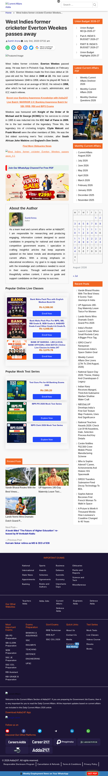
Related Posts (14, 461)
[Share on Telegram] (13, 48)
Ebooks (90, 644)
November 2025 (86, 200)
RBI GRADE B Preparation (12, 678)
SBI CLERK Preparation (11, 644)
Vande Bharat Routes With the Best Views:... (20, 489)
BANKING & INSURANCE (32, 634)
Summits (60, 575)
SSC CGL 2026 (53, 639)
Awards (42, 570)
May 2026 (83, 170)
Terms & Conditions (72, 764)
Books (89, 649)
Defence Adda (60, 609)
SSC (28, 640)
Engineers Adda (78, 602)
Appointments (28, 579)
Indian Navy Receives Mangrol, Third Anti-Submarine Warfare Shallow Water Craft (88, 393)
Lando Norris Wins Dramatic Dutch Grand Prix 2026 (87, 319)
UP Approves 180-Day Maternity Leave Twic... (50, 489)
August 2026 (85, 154)
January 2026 (85, 190)
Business (60, 565)
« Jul (75, 276)
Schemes (43, 575)
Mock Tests (91, 630)
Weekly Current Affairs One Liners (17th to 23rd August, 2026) (88, 362)
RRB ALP (50, 635)
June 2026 (83, 165)
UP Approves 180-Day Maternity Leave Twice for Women (88, 308)
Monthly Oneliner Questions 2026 (88, 99)
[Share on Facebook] (25, 48)
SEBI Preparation (11, 651)
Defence (60, 570)
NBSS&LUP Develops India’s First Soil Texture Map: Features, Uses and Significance (88, 411)
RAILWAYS (31, 645)
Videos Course (93, 639)
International (28, 570)
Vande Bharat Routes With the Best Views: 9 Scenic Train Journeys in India (88, 295)
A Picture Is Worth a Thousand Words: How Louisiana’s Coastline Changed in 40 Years (88, 515)
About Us (70, 630)
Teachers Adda (26, 602)
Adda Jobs (44, 601)
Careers (72, 645)
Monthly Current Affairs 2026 (88, 90)
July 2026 (83, 160)
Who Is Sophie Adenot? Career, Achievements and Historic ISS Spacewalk (87, 468)
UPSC (28, 663)
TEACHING (31, 649)
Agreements (45, 579)
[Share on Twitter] (31, 48)
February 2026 (85, 185)
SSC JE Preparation (11, 658)
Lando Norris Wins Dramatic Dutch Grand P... (19, 519)
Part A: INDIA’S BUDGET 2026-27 (89, 37)
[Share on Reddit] (19, 48)
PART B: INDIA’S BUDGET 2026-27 (89, 46)
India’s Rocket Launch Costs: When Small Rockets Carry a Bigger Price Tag (88, 333)
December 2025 (86, 195)
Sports (42, 565)
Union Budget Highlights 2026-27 (89, 54)
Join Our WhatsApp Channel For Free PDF (31, 168)
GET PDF (92, 773)
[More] (58, 1)
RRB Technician (53, 630)
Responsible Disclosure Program (19, 764)
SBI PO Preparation (11, 636)
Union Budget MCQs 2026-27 (87, 29)
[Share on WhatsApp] (7, 48)
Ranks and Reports (77, 571)
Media (69, 639)
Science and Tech (78, 578)
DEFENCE (30, 654)
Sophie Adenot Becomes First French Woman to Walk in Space (87, 499)
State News (27, 575)
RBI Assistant (11, 672)
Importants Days (61, 585)
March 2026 (84, 180)
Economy (60, 579)
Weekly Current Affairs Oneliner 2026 (88, 80)
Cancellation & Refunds (49, 764)
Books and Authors (44, 585)
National (26, 565)
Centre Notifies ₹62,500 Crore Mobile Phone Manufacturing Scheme (85, 450)
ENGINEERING (33, 659)
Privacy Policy (90, 764)
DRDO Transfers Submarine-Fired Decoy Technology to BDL (89, 484)
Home (8, 13)
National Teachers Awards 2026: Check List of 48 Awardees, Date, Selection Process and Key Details (88, 430)
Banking (26, 584)
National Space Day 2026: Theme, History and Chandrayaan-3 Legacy (88, 377)
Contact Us (71, 635)
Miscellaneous (79, 585)
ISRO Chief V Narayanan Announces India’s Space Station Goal (87, 347)
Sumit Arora (14, 40)
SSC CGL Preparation (11, 666)
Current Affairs (59, 602)
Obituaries (77, 565)
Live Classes (92, 635)
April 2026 (83, 175)
